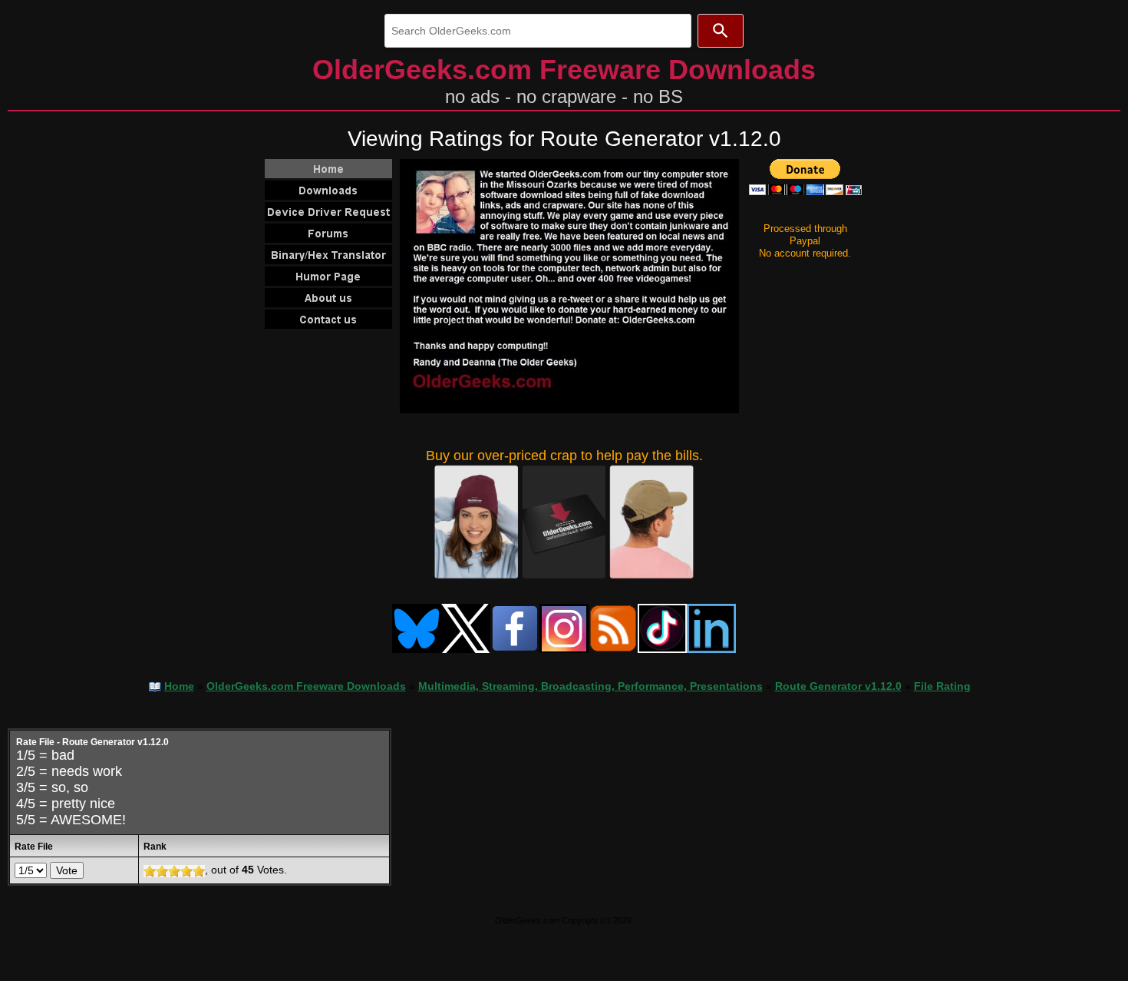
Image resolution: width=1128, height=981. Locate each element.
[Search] (721, 31)
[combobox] (537, 31)
